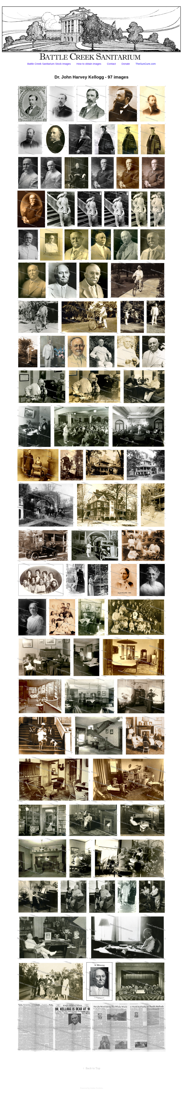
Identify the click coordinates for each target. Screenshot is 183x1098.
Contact (111, 63)
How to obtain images (88, 63)
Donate (126, 63)
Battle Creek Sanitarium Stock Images (49, 63)
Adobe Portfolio (96, 1088)
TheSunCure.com (146, 63)
